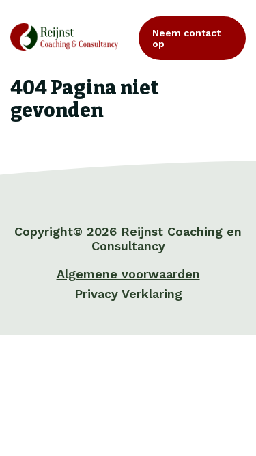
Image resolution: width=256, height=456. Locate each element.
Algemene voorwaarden (128, 274)
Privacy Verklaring (128, 293)
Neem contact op (186, 38)
